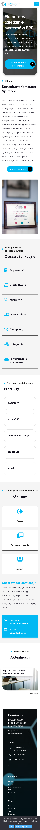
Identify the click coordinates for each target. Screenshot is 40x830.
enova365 (13, 419)
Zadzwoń (14, 620)
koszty (10, 789)
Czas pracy (16, 329)
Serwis (10, 811)
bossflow (13, 402)
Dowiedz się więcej (17, 169)
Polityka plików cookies (16, 731)
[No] (37, 823)
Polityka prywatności (15, 733)
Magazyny (16, 299)
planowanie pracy (15, 787)
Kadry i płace (18, 314)
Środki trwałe (18, 284)
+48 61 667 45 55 (21, 754)
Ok (12, 827)
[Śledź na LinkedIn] (10, 767)
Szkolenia (12, 809)
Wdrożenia (12, 806)
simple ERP (14, 451)
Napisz (12, 629)
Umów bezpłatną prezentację (18, 64)
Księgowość (17, 269)
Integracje (17, 344)
